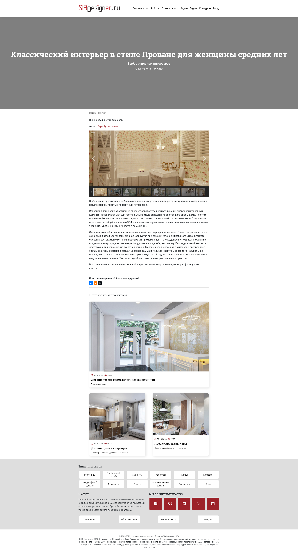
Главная (92, 113)
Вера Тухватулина (107, 126)
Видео (184, 8)
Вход (216, 8)
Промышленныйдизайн (160, 484)
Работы (155, 8)
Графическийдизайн (113, 475)
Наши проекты (168, 519)
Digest (193, 8)
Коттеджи (208, 475)
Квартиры (161, 475)
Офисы (137, 484)
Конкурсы (205, 8)
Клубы (184, 475)
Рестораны (184, 484)
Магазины (113, 484)
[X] (100, 283)
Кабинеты (137, 475)
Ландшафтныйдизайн (89, 484)
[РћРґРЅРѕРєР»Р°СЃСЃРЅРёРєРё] (95, 283)
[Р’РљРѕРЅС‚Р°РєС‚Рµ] (91, 283)
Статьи (166, 8)
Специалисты (140, 8)
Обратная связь (129, 519)
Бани (208, 484)
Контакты (90, 519)
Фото (175, 8)
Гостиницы (89, 475)
